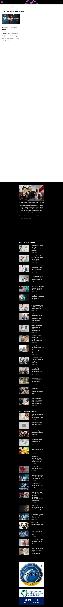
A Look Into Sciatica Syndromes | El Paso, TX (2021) (37, 515)
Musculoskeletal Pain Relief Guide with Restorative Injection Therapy (37, 401)
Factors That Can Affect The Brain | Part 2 (37, 533)
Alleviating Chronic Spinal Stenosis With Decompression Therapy (37, 552)
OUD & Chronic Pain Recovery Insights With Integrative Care (38, 268)
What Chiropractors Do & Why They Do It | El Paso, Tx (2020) (38, 476)
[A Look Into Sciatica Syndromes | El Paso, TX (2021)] (24, 516)
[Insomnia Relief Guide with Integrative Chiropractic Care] (24, 338)
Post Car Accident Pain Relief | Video (37, 423)
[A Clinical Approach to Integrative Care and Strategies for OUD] (24, 278)
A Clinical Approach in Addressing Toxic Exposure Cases (37, 306)
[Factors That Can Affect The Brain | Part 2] (24, 533)
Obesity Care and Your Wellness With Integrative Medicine (37, 360)
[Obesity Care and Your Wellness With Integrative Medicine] (24, 360)
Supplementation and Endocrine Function (37, 441)
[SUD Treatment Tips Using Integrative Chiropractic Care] (24, 289)
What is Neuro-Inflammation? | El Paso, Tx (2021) (37, 485)
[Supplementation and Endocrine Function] (24, 442)
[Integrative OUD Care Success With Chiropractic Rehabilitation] (24, 258)
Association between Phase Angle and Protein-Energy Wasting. (37, 459)
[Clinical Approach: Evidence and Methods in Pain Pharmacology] (24, 328)
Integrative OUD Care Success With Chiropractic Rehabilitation (37, 258)
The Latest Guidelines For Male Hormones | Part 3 (37, 524)
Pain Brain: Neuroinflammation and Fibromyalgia (37, 507)
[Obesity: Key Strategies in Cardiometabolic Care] (24, 370)
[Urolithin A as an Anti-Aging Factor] (24, 469)
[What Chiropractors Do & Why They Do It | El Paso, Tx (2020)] (24, 477)
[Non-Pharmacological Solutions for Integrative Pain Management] (24, 316)
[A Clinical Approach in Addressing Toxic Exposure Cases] (24, 307)
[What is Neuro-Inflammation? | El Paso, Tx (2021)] (24, 486)
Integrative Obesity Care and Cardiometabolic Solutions (37, 248)
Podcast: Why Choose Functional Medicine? (37, 432)
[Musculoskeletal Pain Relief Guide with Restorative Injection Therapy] (24, 401)
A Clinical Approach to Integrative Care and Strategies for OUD (37, 279)
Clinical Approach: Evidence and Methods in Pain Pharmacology (37, 328)
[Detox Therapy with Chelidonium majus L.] (24, 450)
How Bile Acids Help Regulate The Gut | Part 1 (38, 541)
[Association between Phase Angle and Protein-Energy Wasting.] (24, 457)
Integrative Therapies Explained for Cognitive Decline (38, 297)
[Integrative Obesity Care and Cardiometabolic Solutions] (24, 248)
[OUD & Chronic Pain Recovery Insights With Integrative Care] (24, 268)
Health (4, 25)
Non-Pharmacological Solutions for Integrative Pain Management (37, 317)
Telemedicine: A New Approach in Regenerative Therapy (37, 380)
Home (3, 7)
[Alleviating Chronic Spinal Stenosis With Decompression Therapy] (24, 551)
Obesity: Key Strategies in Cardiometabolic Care (37, 370)
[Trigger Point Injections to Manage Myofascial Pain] (24, 390)
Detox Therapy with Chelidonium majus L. (37, 449)
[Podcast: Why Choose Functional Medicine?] (24, 433)
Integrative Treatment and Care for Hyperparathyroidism (38, 349)
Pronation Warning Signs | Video (10, 28)
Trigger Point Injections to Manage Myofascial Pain (37, 391)
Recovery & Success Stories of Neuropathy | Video (37, 415)
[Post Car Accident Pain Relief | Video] (24, 425)
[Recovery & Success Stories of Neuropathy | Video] (24, 416)
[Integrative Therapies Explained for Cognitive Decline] (24, 297)
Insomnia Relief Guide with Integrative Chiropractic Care (37, 338)
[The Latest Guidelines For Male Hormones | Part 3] (24, 525)
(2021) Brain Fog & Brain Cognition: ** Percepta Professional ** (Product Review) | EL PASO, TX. (37, 496)
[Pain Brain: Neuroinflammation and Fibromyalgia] (24, 508)
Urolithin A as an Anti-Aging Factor (37, 467)
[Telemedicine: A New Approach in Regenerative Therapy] (24, 380)
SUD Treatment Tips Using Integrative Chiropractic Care (38, 288)
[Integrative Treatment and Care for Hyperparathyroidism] (24, 348)
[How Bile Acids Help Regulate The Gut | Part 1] (24, 542)
